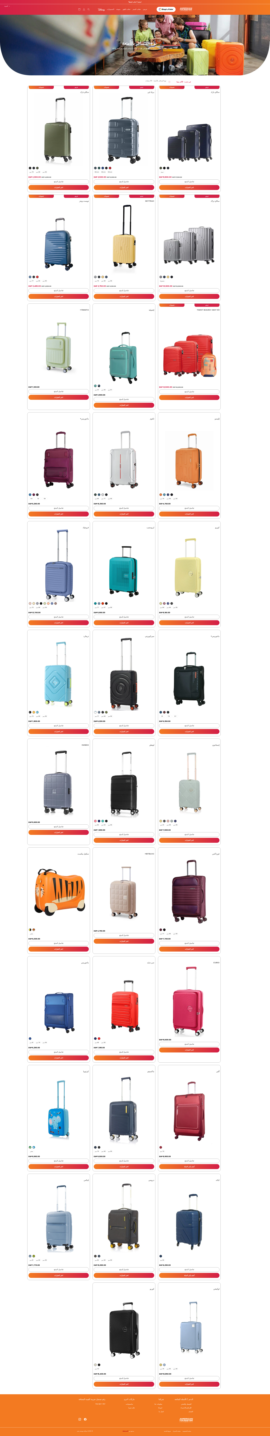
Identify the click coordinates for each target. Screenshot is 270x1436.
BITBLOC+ (149, 854)
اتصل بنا (161, 1411)
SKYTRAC (149, 201)
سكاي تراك (215, 201)
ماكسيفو (151, 1071)
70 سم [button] (38, 1042)
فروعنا (160, 1408)
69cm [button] (103, 172)
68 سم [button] (38, 172)
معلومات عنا (158, 1404)
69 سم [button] (103, 390)
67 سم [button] (103, 607)
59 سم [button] (45, 1042)
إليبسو (217, 418)
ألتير (217, 1071)
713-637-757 (100, 1404)
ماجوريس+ (84, 418)
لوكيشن (216, 1289)
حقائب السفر (137, 9)
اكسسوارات (110, 9)
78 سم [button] (32, 172)
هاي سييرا (131, 1408)
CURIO (216, 962)
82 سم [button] (97, 825)
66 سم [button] (38, 281)
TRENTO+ (84, 310)
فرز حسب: (187, 82)
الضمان (191, 1411)
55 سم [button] (45, 172)
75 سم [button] (162, 1369)
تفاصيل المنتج (189, 181)
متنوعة (118, 9)
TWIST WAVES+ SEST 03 (208, 310)
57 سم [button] (110, 390)
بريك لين (151, 92)
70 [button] (38, 499)
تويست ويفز (84, 201)
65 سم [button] (169, 1369)
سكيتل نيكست (83, 854)
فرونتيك (86, 527)
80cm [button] (97, 172)
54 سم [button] (45, 607)
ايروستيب (150, 527)
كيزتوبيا (86, 1071)
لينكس (86, 1180)
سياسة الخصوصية (187, 1431)
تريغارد (86, 636)
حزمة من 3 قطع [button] (162, 172)
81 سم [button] (97, 390)
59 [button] (45, 499)
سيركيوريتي (149, 636)
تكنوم (152, 418)
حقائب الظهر (127, 9)
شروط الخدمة (167, 1431)
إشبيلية (151, 310)
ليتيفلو (152, 745)
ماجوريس (85, 962)
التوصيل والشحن (186, 1404)
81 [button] (162, 716)
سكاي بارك (215, 92)
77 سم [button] (32, 281)
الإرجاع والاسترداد (185, 1408)
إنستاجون (215, 745)
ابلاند (217, 1180)
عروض (145, 9)
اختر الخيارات (189, 187)
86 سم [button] (97, 499)
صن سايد (150, 962)
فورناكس (215, 854)
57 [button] (175, 716)
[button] (88, 9)
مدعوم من (131, 1431)
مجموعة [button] (162, 281)
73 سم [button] (97, 1369)
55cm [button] (110, 172)
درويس (151, 1180)
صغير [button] (31, 934)
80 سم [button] (162, 607)
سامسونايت (129, 1404)
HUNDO (85, 745)
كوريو (217, 527)
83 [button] (31, 499)
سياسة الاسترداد (177, 1431)
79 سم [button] (97, 281)
